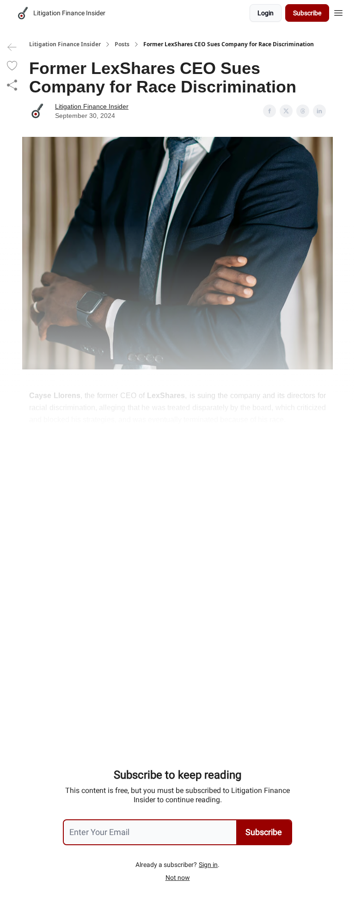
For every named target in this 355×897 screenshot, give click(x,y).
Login (265, 13)
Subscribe (307, 13)
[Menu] (338, 11)
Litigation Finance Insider (65, 44)
